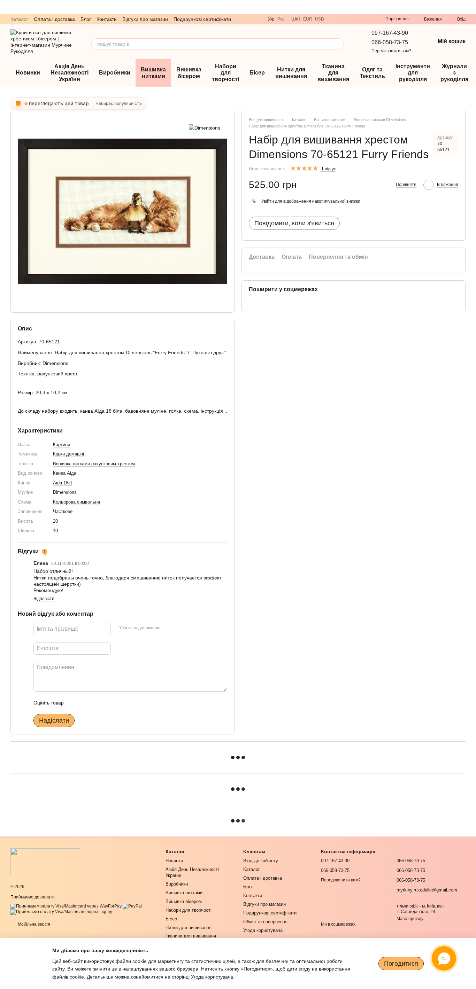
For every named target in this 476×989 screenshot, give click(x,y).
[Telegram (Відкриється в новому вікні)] (342, 19)
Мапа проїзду (410, 918)
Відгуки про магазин (145, 19)
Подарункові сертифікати (202, 19)
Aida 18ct (62, 482)
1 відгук (328, 168)
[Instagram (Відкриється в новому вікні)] (359, 19)
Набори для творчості (225, 72)
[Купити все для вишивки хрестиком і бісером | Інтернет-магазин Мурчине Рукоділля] (45, 861)
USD (319, 19)
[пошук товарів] (338, 43)
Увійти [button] (267, 201)
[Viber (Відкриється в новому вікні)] (334, 19)
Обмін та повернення (265, 921)
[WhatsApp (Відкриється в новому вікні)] (350, 19)
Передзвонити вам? (391, 50)
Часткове (62, 511)
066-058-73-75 (389, 42)
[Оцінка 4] (108, 703)
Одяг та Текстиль (372, 73)
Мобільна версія (33, 924)
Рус (280, 19)
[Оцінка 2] (86, 703)
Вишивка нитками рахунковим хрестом (94, 463)
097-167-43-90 (389, 33)
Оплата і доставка (54, 19)
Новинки (28, 73)
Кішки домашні (68, 454)
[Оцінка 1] (75, 703)
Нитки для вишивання (291, 73)
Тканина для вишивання (333, 72)
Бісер (257, 73)
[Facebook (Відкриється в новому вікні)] (367, 19)
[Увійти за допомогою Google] (179, 628)
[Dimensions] (204, 127)
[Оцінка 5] (119, 703)
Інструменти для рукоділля (413, 72)
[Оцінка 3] (97, 703)
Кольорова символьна (76, 502)
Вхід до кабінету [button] (260, 860)
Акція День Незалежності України (70, 72)
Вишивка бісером (188, 73)
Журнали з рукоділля (454, 72)
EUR (307, 19)
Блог (85, 19)
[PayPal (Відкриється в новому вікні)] (132, 906)
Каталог (19, 19)
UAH (295, 19)
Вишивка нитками (153, 73)
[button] (470, 7)
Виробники (114, 73)
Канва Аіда (64, 473)
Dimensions (65, 492)
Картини (61, 444)
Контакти (107, 19)
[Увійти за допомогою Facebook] (168, 628)
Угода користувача (263, 930)
